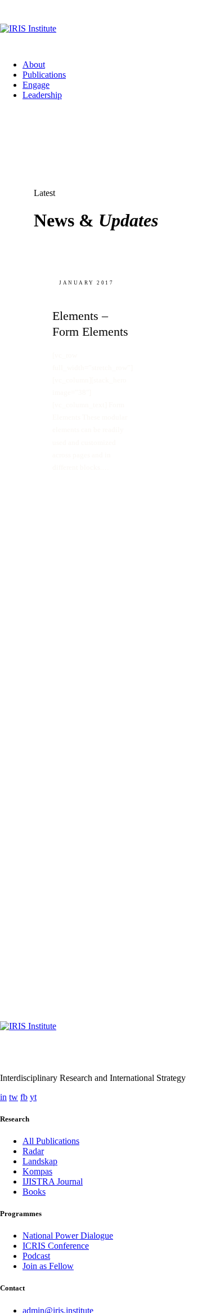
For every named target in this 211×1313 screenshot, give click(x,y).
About (34, 64)
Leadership (42, 95)
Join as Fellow (48, 1266)
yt (33, 1097)
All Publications (51, 1141)
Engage (36, 85)
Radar (33, 1151)
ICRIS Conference (56, 1245)
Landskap (40, 1161)
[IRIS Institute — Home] (105, 37)
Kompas (37, 1171)
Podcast (36, 1256)
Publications (44, 74)
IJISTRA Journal (53, 1181)
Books (34, 1191)
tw (13, 1097)
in (3, 1097)
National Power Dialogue (68, 1235)
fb (24, 1097)
